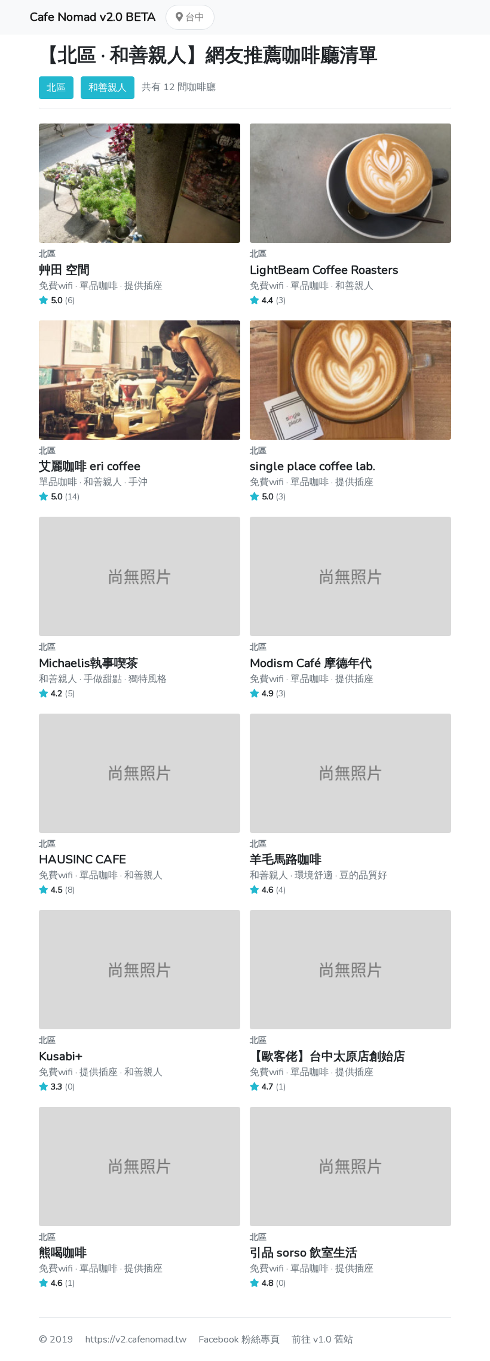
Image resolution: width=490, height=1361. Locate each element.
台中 (193, 17)
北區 (56, 87)
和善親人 (107, 87)
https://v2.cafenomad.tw (135, 1339)
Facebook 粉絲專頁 (239, 1339)
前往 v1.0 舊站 (322, 1339)
